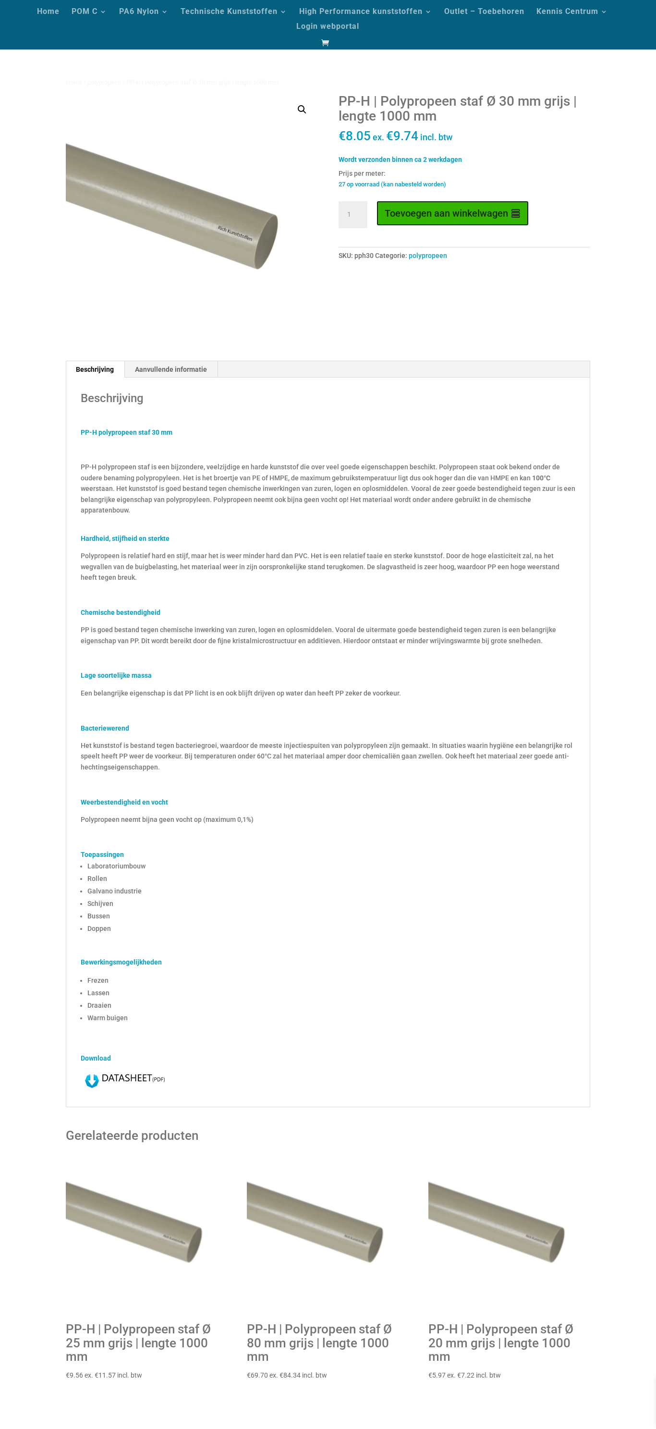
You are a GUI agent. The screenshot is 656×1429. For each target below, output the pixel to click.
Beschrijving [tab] (95, 369)
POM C (84, 12)
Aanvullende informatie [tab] (171, 369)
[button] (302, 109)
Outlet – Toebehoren (484, 12)
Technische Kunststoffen (229, 12)
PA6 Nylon (139, 12)
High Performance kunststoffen (361, 12)
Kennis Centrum (567, 12)
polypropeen (104, 82)
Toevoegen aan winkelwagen (446, 213)
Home (48, 12)
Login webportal (327, 27)
